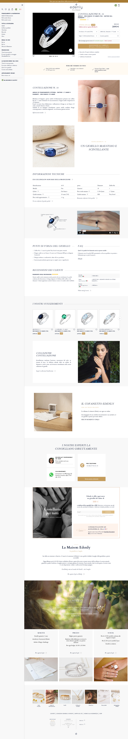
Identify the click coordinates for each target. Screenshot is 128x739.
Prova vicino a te (6, 75)
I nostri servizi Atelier (7, 69)
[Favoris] (6, 9)
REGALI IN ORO (6, 40)
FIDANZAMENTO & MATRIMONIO (11, 13)
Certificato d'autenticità (85, 56)
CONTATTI (52, 713)
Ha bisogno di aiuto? (10, 80)
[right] (70, 50)
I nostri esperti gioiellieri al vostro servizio (102, 70)
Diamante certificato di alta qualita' (86, 198)
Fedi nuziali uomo (6, 20)
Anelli (3, 26)
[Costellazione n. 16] (53, 34)
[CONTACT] (68, 727)
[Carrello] (13, 9)
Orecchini (4, 30)
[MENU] (22, 5)
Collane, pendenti (6, 28)
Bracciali (4, 32)
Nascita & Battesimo (7, 46)
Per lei (3, 42)
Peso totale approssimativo (40, 197)
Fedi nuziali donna (6, 18)
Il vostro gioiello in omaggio (9, 55)
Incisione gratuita (104, 36)
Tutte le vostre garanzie (7, 63)
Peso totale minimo (83, 191)
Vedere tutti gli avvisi (83, 291)
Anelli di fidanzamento (7, 16)
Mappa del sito (78, 713)
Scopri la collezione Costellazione (44, 371)
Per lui (3, 44)
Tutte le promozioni (7, 52)
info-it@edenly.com (68, 723)
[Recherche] (3, 9)
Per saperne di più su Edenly (75, 574)
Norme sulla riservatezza (91, 713)
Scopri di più (102, 516)
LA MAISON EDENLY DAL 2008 (10, 61)
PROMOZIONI (5, 50)
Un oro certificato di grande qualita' (42, 201)
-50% (93, 25)
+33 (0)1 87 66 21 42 (92, 466)
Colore (35, 191)
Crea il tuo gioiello (6, 67)
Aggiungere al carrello (99, 46)
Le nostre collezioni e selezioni (9, 65)
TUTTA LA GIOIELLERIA (8, 23)
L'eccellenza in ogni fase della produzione (52, 179)
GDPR (100, 713)
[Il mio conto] (10, 9)
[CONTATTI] (16, 9)
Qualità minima (37, 194)
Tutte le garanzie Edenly (114, 56)
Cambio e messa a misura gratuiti (88, 54)
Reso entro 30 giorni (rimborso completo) (89, 52)
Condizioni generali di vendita (64, 713)
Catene (3, 34)
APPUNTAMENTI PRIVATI (8, 73)
